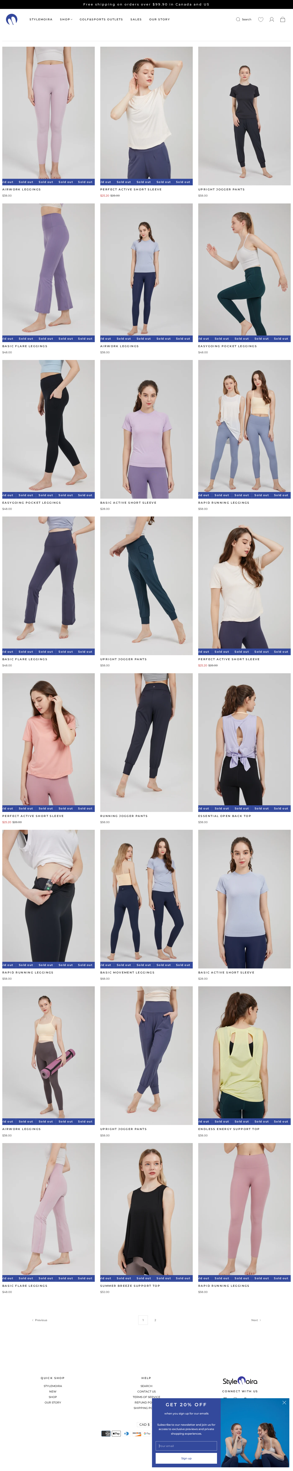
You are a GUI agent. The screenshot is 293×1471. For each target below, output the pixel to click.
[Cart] (282, 19)
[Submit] (241, 19)
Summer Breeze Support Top (130, 1285)
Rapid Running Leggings (224, 502)
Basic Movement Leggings (127, 972)
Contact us (146, 1391)
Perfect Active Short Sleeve (131, 189)
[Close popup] (284, 1403)
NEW (53, 1391)
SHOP (65, 19)
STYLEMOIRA (41, 19)
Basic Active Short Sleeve (128, 502)
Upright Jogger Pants (221, 189)
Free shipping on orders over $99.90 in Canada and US (146, 4)
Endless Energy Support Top (229, 1129)
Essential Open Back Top (224, 816)
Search (246, 19)
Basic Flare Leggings (25, 346)
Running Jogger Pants (124, 816)
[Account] (271, 19)
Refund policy (146, 1402)
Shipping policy (146, 1408)
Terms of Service (146, 1397)
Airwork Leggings (21, 189)
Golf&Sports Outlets (101, 19)
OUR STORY (159, 19)
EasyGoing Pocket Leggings (227, 346)
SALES (136, 19)
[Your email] (186, 1446)
